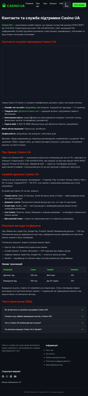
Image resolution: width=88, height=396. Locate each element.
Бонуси (53, 3)
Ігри (45, 3)
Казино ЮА (7, 25)
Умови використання (55, 357)
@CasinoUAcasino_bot (28, 111)
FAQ (61, 3)
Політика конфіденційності (58, 361)
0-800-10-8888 (24, 124)
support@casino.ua (32, 117)
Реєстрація (79, 5)
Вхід (66, 6)
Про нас (38, 4)
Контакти (50, 354)
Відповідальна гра (54, 365)
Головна (29, 3)
